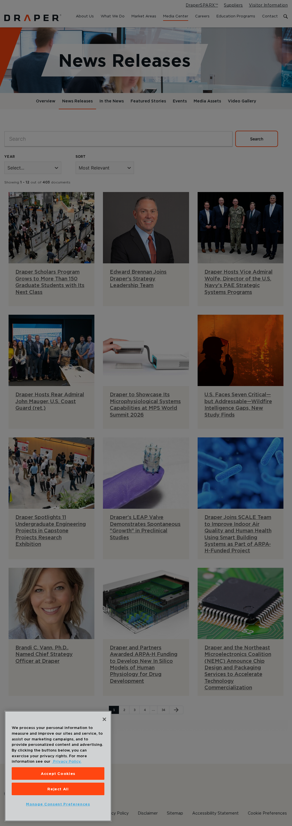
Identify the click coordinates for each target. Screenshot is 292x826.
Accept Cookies (58, 773)
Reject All (58, 789)
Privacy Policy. (66, 761)
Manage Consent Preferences (58, 804)
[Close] (104, 719)
